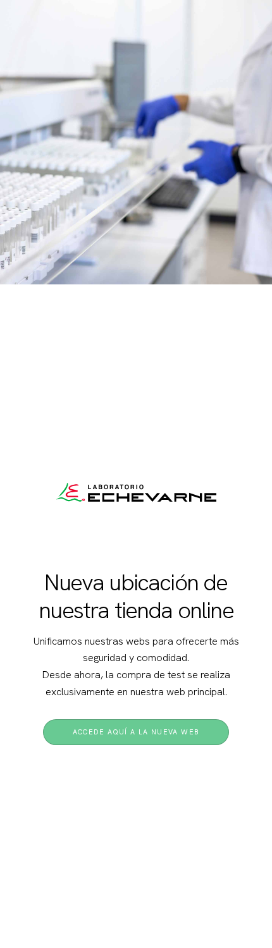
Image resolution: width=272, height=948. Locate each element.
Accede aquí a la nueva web (136, 731)
